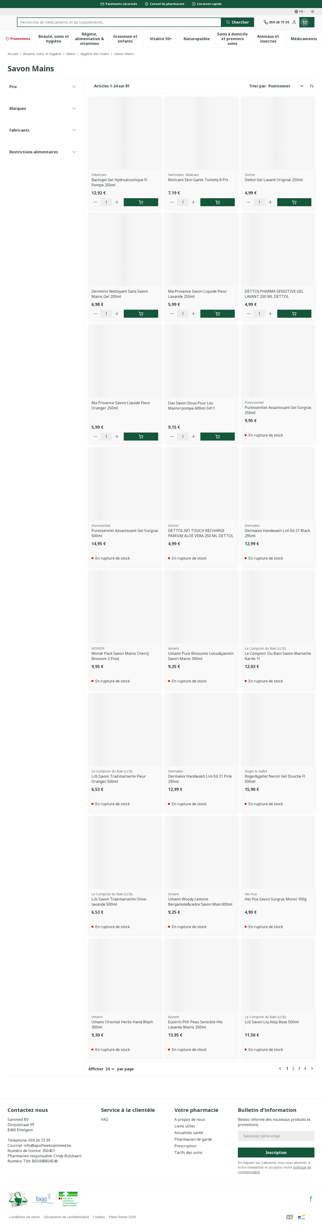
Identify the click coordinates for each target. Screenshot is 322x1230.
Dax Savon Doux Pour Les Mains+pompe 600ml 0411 (191, 405)
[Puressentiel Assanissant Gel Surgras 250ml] (278, 361)
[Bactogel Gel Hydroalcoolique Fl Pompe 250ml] (125, 133)
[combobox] (119, 22)
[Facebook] (310, 1198)
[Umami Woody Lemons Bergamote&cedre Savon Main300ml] (201, 852)
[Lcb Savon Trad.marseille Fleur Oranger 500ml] (125, 730)
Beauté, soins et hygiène (42, 53)
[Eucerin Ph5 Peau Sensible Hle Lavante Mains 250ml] (201, 975)
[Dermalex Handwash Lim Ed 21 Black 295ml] (278, 484)
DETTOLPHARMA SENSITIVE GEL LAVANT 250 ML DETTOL (274, 294)
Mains (70, 53)
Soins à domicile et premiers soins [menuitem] (233, 38)
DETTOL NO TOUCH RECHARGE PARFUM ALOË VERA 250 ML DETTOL (201, 533)
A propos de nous (189, 1119)
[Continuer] (311, 1068)
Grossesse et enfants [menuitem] (128, 39)
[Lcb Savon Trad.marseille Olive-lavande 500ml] (125, 852)
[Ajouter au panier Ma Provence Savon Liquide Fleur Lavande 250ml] (217, 314)
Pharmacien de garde (193, 1139)
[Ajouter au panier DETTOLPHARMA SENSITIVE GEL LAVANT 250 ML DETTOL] (294, 314)
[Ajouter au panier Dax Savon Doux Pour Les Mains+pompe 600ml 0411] (217, 437)
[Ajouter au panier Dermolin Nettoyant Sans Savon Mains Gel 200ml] (141, 314)
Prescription (185, 1146)
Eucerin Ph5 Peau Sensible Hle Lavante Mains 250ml (195, 1024)
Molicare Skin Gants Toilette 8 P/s (198, 179)
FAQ (104, 1119)
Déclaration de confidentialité (66, 1217)
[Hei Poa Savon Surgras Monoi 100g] (278, 852)
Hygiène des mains (94, 53)
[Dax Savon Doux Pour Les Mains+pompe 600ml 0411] (201, 361)
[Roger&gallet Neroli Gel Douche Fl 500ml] (278, 730)
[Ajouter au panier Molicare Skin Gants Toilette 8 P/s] (217, 202)
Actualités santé (188, 1132)
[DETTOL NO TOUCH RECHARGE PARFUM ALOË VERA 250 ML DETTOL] (201, 484)
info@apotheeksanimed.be (47, 1145)
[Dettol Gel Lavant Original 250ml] (278, 133)
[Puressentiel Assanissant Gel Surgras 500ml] (125, 484)
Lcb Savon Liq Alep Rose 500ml (272, 1021)
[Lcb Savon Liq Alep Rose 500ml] (278, 975)
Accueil (13, 53)
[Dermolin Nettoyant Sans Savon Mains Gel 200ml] (125, 249)
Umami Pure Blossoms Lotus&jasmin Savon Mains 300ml (201, 656)
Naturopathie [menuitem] (199, 40)
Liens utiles (184, 1126)
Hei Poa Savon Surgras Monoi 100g (275, 899)
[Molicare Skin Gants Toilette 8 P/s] (201, 133)
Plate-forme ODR (122, 1217)
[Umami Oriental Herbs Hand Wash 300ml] (125, 975)
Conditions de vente (24, 1217)
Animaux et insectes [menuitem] (271, 39)
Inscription (276, 1152)
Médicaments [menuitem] (306, 40)
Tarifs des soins (188, 1152)
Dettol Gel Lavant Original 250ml (274, 179)
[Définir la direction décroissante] (311, 86)
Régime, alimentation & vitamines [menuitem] (91, 38)
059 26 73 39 (39, 1140)
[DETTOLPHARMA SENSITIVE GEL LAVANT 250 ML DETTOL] (278, 249)
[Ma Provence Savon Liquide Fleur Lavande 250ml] (201, 249)
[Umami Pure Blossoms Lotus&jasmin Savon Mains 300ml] (201, 607)
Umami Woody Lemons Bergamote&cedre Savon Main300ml (200, 901)
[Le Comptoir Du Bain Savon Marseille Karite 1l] (278, 607)
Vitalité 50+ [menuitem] (164, 40)
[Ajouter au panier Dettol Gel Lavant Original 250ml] (294, 202)
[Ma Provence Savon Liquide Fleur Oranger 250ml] (125, 361)
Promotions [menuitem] (20, 38)
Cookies (99, 1217)
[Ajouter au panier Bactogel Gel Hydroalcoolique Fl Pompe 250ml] (141, 202)
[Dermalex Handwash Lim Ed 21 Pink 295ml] (201, 730)
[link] (281, 1068)
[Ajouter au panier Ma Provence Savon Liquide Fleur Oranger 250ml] (141, 437)
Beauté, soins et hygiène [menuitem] (54, 39)
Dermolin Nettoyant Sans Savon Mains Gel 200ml (119, 294)
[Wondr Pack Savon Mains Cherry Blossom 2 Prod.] (125, 607)
